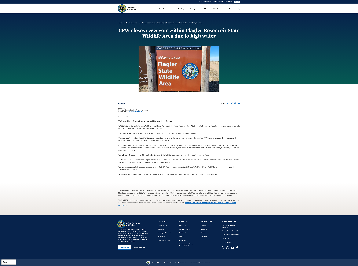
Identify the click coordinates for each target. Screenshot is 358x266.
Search (239, 9)
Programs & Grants (164, 240)
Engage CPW (205, 229)
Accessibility (168, 262)
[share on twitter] (231, 103)
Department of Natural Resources (200, 262)
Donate (237, 1)
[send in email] (239, 103)
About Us (228, 9)
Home (121, 23)
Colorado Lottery (185, 229)
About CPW (183, 225)
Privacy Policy (156, 262)
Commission (183, 233)
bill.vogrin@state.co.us (136, 111)
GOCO (181, 236)
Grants (203, 233)
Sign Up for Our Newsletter (231, 231)
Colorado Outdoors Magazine (228, 226)
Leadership (182, 240)
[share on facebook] (228, 103)
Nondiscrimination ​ (180, 262)
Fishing (192, 9)
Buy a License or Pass (205, 1)
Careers (203, 225)
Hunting (181, 9)
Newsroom (161, 236)
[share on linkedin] (235, 103)
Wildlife (216, 9)
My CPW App (226, 242)
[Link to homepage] (129, 224)
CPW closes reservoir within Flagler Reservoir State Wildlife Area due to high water (170, 23)
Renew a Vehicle (218, 1)
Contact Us (225, 238)
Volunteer (228, 1)
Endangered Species (164, 233)
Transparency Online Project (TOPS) (186, 245)
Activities (204, 9)
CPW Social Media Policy (230, 234)
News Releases (131, 23)
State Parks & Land (165, 9)
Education (161, 229)
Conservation (162, 225)
